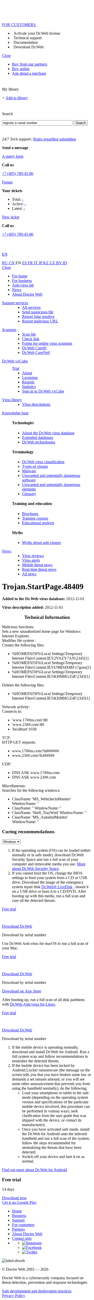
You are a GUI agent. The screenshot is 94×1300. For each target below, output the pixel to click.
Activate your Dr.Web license (37, 33)
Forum (7, 182)
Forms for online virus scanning (47, 343)
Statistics (29, 386)
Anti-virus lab (23, 285)
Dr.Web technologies (38, 442)
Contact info (22, 1238)
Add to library (17, 98)
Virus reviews (33, 556)
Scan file (29, 334)
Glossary (29, 494)
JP (41, 263)
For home (19, 276)
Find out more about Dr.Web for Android (34, 1170)
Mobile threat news (37, 565)
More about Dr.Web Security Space (48, 866)
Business (19, 1215)
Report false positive (38, 316)
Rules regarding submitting (54, 139)
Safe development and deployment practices (36, 1291)
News (16, 290)
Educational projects (38, 523)
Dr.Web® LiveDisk (56, 887)
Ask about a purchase (29, 73)
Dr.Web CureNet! (36, 352)
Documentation (26, 42)
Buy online (21, 69)
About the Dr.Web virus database (48, 433)
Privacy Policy (13, 1295)
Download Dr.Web (29, 47)
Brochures (30, 514)
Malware (29, 471)
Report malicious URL (40, 321)
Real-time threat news (39, 569)
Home (17, 1211)
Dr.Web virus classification (43, 462)
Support (18, 1220)
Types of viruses (35, 466)
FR (31, 263)
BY (59, 263)
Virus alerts (31, 560)
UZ (53, 263)
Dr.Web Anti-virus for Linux (32, 1004)
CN (12, 263)
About (27, 373)
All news (29, 574)
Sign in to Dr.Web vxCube (43, 391)
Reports (28, 382)
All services (31, 307)
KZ (46, 263)
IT (36, 263)
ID (65, 263)
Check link (30, 339)
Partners (18, 1229)
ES (25, 263)
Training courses (35, 518)
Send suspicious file (37, 312)
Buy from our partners (29, 64)
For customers (23, 1225)
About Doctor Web (27, 294)
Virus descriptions (36, 404)
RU (5, 263)
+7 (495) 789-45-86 (17, 173)
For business (22, 280)
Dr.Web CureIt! (34, 348)
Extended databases (37, 437)
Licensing (30, 377)
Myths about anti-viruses (41, 542)
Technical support (28, 38)
